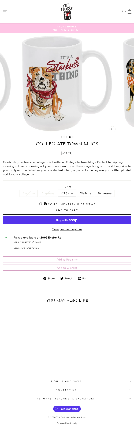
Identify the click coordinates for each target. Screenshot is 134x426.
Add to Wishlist (67, 267)
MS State (67, 193)
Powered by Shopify (67, 423)
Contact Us (66, 390)
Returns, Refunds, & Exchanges (66, 398)
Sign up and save (66, 381)
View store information (26, 247)
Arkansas (48, 193)
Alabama (28, 193)
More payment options (67, 229)
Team (67, 186)
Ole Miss (85, 193)
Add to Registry (67, 259)
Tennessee (105, 193)
